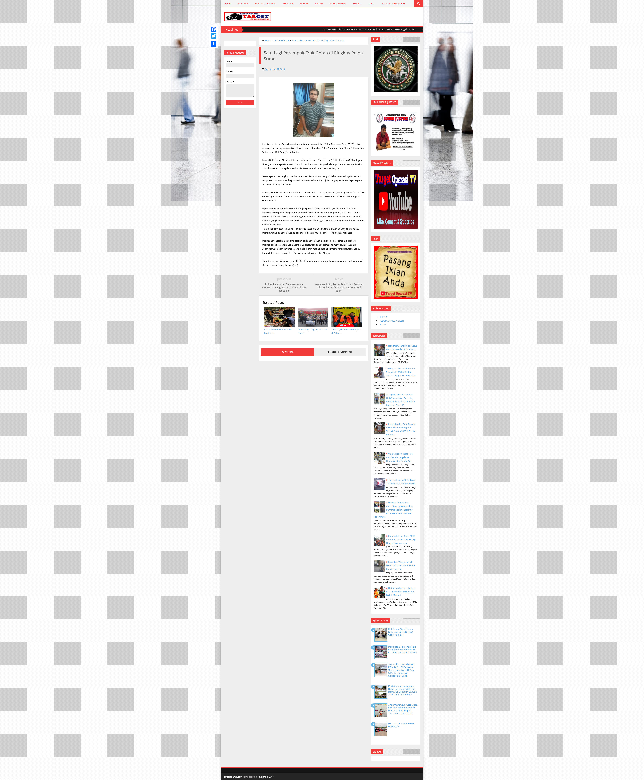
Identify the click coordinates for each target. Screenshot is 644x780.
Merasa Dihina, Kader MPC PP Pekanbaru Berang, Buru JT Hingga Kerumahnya (401, 539)
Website (289, 351)
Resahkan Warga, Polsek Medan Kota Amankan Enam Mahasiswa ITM (400, 565)
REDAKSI (357, 3)
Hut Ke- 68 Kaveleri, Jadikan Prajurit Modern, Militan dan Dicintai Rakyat (400, 592)
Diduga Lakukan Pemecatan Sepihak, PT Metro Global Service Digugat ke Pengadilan (401, 372)
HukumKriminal (281, 40)
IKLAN (371, 3)
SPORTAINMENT (338, 3)
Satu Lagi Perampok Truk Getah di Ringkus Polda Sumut (318, 40)
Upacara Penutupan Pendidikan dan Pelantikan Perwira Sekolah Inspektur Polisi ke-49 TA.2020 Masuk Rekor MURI (393, 509)
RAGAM (319, 3)
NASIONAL (243, 3)
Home (228, 3)
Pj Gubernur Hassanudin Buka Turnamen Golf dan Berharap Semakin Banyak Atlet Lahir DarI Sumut (402, 690)
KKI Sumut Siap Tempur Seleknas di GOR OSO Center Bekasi (401, 632)
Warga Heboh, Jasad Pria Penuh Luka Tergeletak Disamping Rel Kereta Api (399, 457)
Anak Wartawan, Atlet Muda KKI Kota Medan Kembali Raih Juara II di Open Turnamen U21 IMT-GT (402, 709)
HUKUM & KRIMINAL (265, 3)
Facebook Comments (341, 351)
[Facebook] (213, 29)
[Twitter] (213, 36)
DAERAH (304, 3)
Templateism (249, 776)
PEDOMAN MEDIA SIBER (393, 3)
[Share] (213, 44)
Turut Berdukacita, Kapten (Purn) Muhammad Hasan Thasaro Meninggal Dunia (328, 29)
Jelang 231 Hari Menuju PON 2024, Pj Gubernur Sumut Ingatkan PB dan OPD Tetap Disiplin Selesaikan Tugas (401, 670)
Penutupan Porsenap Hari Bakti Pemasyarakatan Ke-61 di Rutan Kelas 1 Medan (402, 649)
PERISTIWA (288, 3)
